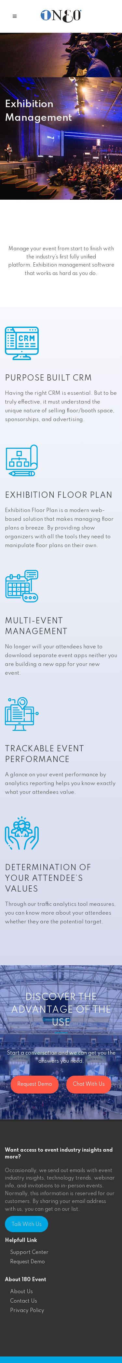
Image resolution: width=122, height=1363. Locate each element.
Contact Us (23, 1301)
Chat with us (89, 1084)
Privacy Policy (27, 1310)
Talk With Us (26, 1224)
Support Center (29, 1252)
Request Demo (27, 1262)
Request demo (34, 1084)
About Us (21, 1291)
